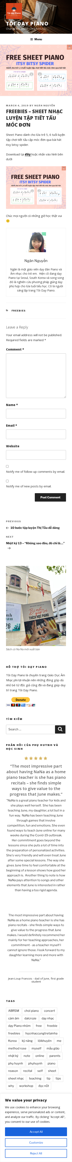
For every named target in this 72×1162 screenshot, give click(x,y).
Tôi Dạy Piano (27, 23)
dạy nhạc (48, 1018)
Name (12, 405)
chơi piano (31, 1011)
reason (13, 1071)
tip (48, 1078)
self (40, 1071)
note (27, 1056)
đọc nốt (43, 1086)
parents (54, 1056)
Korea (12, 1041)
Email (11, 425)
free (39, 1026)
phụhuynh (35, 1063)
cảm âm (13, 1018)
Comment (15, 349)
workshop (26, 1086)
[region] (36, 1127)
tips (58, 1078)
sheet (52, 1071)
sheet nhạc (16, 1078)
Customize (36, 1142)
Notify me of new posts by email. (28, 486)
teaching (35, 1078)
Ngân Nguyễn (44, 105)
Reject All (36, 1153)
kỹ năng (27, 1041)
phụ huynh (15, 1063)
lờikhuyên (45, 1041)
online (39, 1056)
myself (36, 1048)
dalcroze (30, 1018)
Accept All (36, 1131)
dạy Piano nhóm (19, 1026)
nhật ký (13, 1056)
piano (51, 1063)
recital (27, 1071)
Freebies (19, 310)
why (11, 1086)
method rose (17, 1048)
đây (28, 154)
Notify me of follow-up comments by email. (35, 472)
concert (49, 1011)
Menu (38, 39)
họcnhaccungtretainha (41, 1033)
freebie (52, 1026)
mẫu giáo (53, 1048)
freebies (14, 1033)
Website (12, 446)
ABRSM (13, 1011)
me (59, 1041)
